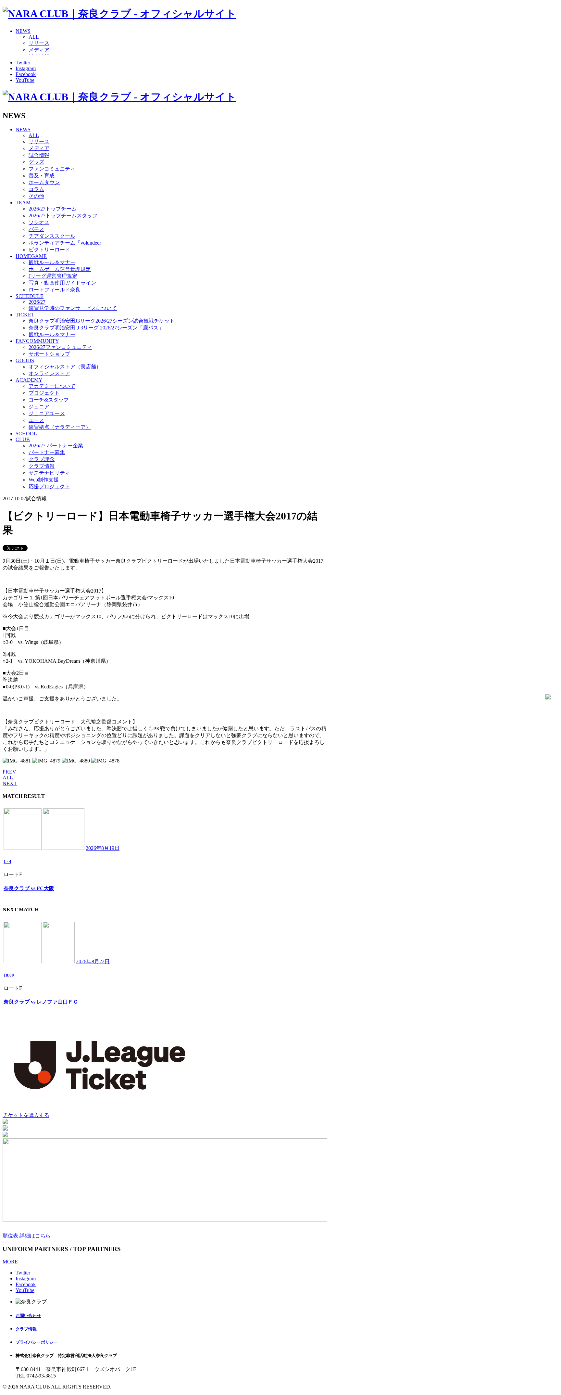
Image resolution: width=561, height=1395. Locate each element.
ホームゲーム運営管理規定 (60, 269)
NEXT (10, 783)
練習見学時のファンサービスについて (73, 308)
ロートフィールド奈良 (55, 289)
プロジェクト (44, 393)
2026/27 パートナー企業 (56, 445)
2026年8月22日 (93, 961)
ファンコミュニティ (52, 169)
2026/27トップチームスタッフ (63, 215)
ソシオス (39, 222)
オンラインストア (49, 373)
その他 (36, 196)
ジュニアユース (47, 413)
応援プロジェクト (49, 486)
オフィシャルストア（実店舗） (65, 366)
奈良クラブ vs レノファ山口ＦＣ (41, 1002)
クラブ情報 (42, 466)
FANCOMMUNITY (37, 341)
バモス (36, 229)
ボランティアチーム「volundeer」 (67, 243)
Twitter (23, 62)
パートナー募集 (47, 452)
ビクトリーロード (49, 249)
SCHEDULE (30, 296)
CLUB (23, 439)
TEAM (23, 202)
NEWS (23, 31)
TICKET (25, 314)
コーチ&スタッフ (49, 400)
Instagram (26, 68)
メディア (39, 50)
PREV (9, 771)
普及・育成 (42, 175)
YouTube (25, 80)
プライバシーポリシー (37, 1342)
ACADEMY (29, 380)
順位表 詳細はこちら (27, 1235)
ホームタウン (44, 182)
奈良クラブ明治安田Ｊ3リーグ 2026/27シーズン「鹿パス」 (96, 327)
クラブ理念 (42, 459)
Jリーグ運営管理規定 (53, 276)
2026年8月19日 (102, 848)
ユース (36, 420)
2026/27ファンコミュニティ (60, 347)
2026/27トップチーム (53, 208)
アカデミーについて (52, 386)
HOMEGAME (31, 256)
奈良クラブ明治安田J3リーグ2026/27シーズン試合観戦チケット (102, 321)
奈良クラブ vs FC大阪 (29, 888)
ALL (34, 37)
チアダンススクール (52, 236)
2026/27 (37, 302)
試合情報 (39, 155)
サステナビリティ (49, 473)
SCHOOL (26, 433)
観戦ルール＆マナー (52, 262)
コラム (36, 189)
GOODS (25, 360)
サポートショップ (49, 354)
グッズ (36, 162)
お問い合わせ (28, 1315)
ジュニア (39, 406)
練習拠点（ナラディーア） (60, 427)
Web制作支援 (44, 479)
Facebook (26, 74)
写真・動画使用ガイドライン (62, 283)
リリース (39, 43)
